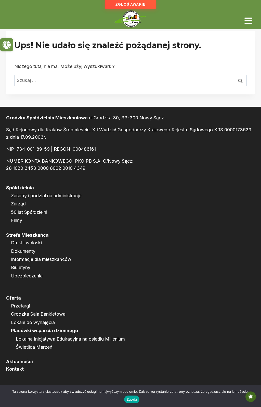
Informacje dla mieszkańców (41, 259)
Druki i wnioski (26, 242)
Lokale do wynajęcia (33, 322)
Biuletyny (20, 267)
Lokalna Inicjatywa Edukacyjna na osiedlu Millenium (70, 339)
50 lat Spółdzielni (29, 212)
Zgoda (132, 399)
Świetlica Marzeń (34, 347)
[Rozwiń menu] (248, 19)
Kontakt (15, 369)
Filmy (16, 220)
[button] (6, 44)
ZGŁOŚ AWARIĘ (130, 4)
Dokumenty (23, 251)
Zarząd (18, 203)
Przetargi (20, 305)
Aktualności (19, 361)
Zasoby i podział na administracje (46, 195)
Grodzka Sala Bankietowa (38, 314)
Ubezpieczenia (27, 275)
